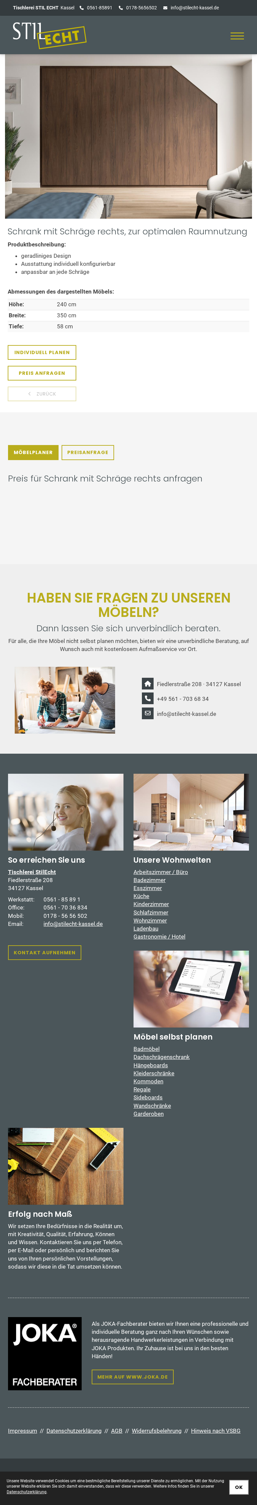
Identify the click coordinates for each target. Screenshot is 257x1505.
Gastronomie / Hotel (159, 936)
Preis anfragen (42, 373)
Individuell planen (42, 352)
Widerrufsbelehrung (157, 1430)
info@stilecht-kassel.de (194, 7)
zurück (45, 394)
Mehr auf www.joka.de (132, 1377)
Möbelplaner (33, 452)
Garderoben (149, 1113)
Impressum (22, 1430)
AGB (116, 1430)
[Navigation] (237, 35)
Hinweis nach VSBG (216, 1430)
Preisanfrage (87, 452)
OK (239, 1487)
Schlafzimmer (151, 912)
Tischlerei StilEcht (32, 872)
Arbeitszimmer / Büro (161, 872)
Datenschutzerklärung (74, 1430)
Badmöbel (147, 1049)
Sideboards (148, 1097)
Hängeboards (151, 1065)
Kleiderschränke (154, 1073)
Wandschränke (152, 1105)
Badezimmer (150, 880)
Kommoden (148, 1081)
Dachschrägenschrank (162, 1057)
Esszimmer (148, 888)
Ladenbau (146, 928)
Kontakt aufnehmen (45, 952)
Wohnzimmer (150, 920)
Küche (141, 896)
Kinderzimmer (151, 904)
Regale (142, 1089)
